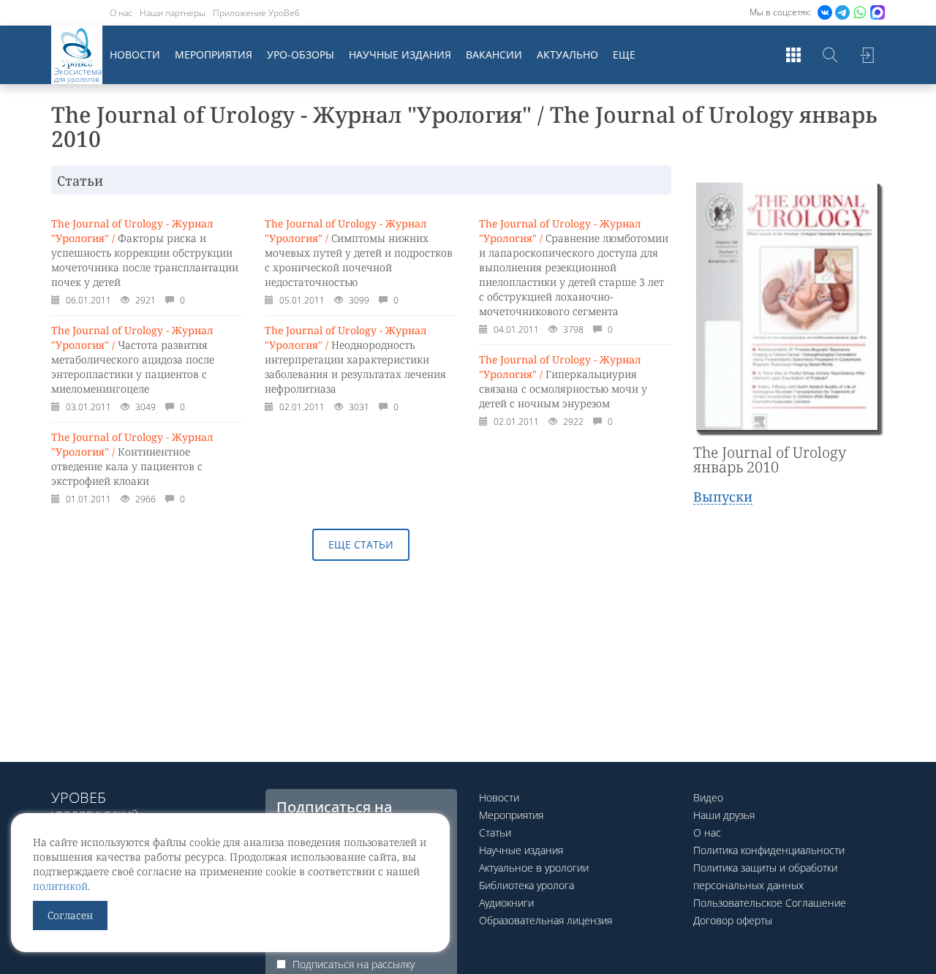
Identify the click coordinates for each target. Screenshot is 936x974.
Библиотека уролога (526, 885)
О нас (121, 13)
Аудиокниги (506, 903)
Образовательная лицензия (545, 920)
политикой (60, 886)
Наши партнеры (172, 13)
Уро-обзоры (300, 54)
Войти (866, 55)
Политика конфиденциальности (769, 850)
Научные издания (400, 54)
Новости (135, 54)
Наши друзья (724, 815)
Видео (708, 797)
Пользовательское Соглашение (769, 903)
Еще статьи (360, 544)
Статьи (495, 832)
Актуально (567, 54)
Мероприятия (213, 54)
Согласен (70, 915)
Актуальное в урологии (534, 868)
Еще (624, 54)
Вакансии (494, 54)
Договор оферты (732, 920)
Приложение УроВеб (256, 13)
